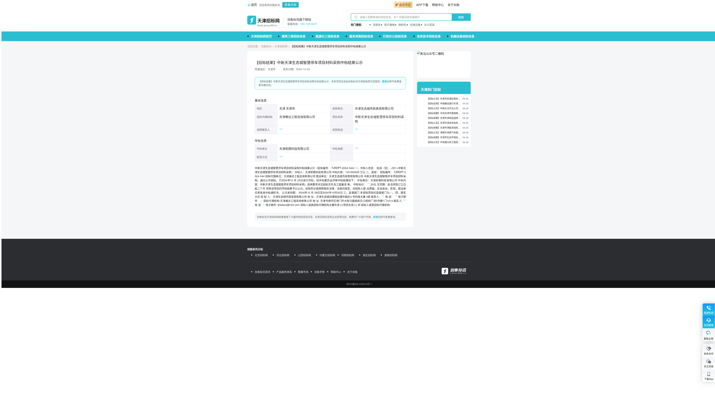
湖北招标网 (369, 255)
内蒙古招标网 (327, 255)
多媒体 (377, 24)
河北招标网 (282, 255)
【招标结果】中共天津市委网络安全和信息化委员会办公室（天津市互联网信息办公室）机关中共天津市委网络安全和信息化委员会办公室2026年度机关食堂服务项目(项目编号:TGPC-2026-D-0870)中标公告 (444, 113)
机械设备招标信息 (462, 36)
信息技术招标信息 (429, 36)
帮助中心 (438, 5)
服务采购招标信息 (361, 36)
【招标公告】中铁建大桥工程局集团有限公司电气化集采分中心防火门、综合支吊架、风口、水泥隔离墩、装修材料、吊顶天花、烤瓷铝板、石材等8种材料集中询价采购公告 (444, 142)
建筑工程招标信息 (294, 36)
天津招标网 (280, 46)
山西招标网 (304, 255)
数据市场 (303, 272)
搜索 (461, 17)
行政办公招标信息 (395, 36)
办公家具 (429, 24)
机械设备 (415, 24)
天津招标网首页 (261, 36)
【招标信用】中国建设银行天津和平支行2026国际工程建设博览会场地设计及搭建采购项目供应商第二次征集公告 (444, 103)
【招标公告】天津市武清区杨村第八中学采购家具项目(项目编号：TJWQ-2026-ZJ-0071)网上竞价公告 (444, 98)
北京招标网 (261, 255)
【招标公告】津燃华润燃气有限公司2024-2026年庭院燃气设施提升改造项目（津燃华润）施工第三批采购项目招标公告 (444, 132)
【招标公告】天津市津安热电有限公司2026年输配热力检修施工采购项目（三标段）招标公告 (444, 122)
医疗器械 (389, 24)
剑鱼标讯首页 (262, 272)
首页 (254, 5)
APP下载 (422, 5)
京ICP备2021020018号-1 (359, 283)
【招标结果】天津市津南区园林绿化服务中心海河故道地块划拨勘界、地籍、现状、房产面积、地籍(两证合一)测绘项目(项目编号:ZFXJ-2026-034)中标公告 (444, 117)
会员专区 (405, 5)
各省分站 (290, 4)
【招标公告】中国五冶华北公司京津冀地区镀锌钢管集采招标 (444, 108)
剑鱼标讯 (266, 46)
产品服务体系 (284, 272)
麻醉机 (402, 24)
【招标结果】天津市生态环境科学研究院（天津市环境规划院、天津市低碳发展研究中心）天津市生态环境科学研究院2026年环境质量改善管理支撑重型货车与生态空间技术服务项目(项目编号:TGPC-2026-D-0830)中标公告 (444, 137)
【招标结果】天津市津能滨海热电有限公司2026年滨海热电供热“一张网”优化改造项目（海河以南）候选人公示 (444, 127)
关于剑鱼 (454, 5)
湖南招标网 (390, 255)
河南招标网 (347, 255)
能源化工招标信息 (327, 36)
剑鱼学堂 (319, 272)
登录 (384, 81)
